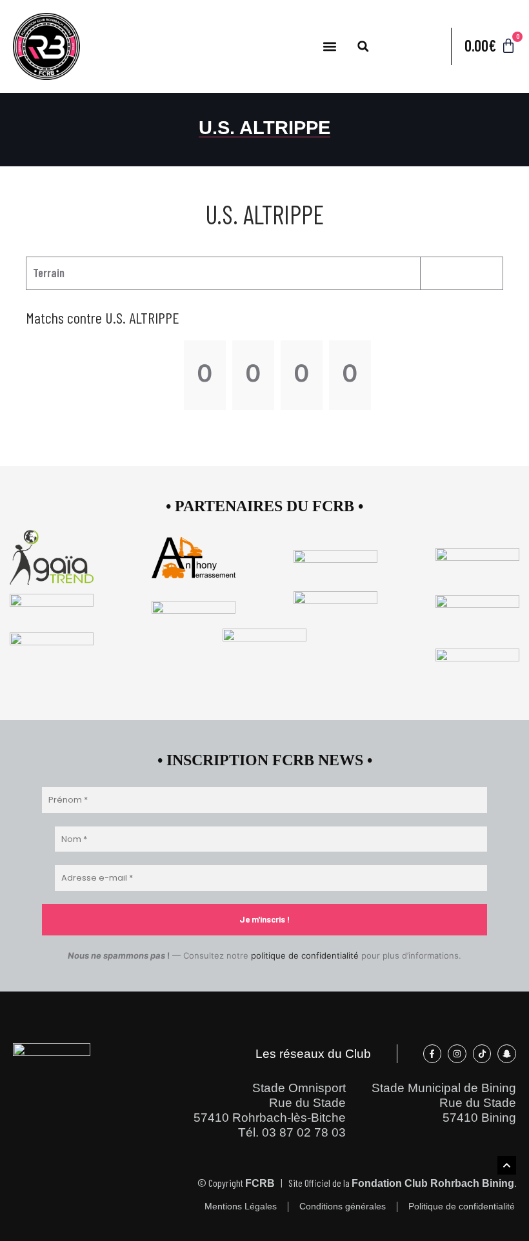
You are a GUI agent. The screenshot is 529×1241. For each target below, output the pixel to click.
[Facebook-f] (432, 1053)
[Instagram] (457, 1053)
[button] (330, 46)
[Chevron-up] (506, 1165)
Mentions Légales (241, 1206)
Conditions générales (342, 1206)
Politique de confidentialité (461, 1206)
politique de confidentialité (305, 955)
